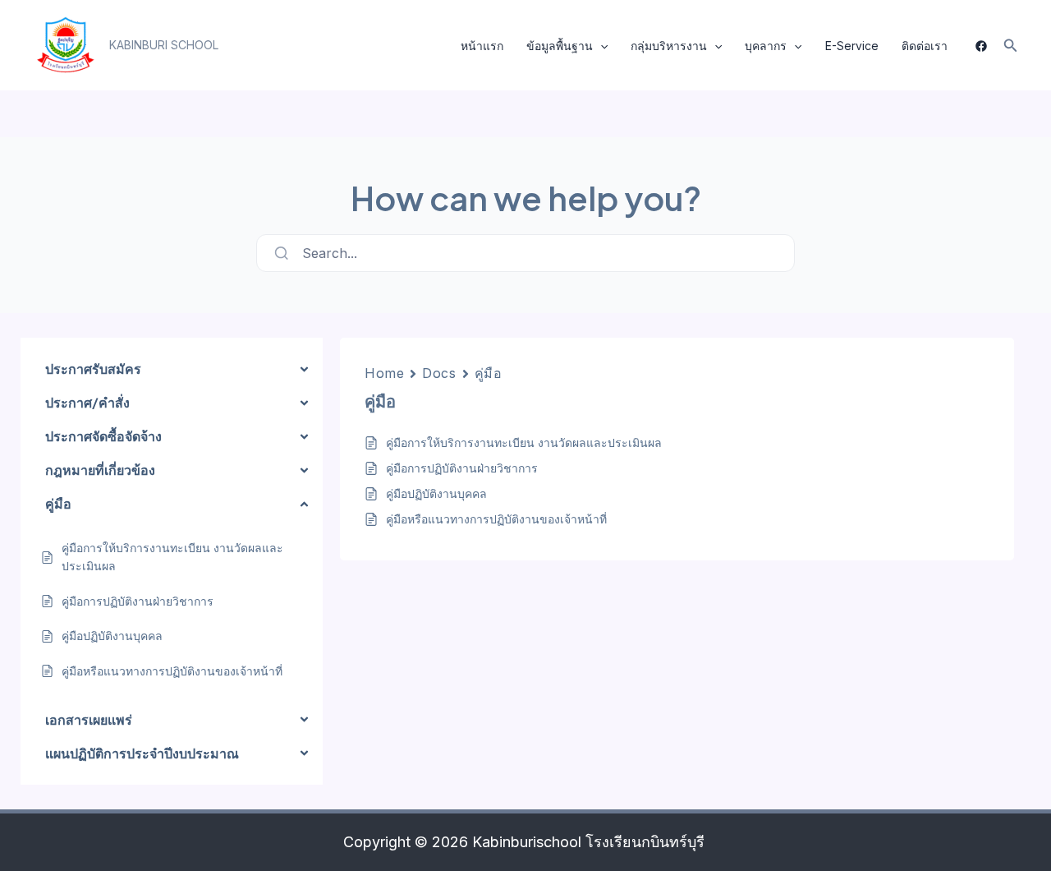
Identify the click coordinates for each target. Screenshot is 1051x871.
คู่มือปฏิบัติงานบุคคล (436, 493)
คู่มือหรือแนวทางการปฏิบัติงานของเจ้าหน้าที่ (496, 519)
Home (384, 373)
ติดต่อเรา (925, 46)
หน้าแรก (482, 46)
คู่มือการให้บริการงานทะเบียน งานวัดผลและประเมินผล (524, 442)
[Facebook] (981, 46)
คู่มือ (489, 373)
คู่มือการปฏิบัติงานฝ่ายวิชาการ (462, 468)
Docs (439, 373)
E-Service (852, 46)
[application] (600, 46)
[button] (164, 45)
